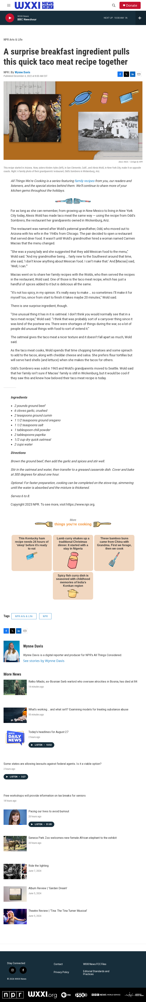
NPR (45, 616)
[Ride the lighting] (15, 871)
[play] (10, 18)
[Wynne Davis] (12, 651)
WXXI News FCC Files (94, 964)
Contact (58, 964)
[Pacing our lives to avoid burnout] (15, 817)
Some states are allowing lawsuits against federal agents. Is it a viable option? (52, 763)
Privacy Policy (61, 972)
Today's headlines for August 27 (48, 732)
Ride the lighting (38, 865)
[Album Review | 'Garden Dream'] (15, 894)
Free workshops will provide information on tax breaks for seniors (45, 795)
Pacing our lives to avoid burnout (48, 811)
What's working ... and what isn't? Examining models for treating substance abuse (78, 709)
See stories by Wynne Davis (43, 661)
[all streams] (140, 18)
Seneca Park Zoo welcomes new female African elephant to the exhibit (72, 837)
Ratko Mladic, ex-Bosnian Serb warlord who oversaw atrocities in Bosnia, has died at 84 (82, 681)
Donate (131, 5)
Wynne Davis (22, 72)
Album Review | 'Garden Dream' (47, 888)
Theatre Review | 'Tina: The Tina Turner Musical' (57, 910)
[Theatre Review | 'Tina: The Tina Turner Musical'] (15, 916)
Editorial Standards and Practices (96, 973)
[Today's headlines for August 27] (15, 737)
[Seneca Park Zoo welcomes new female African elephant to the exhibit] (15, 843)
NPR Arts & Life (13, 39)
